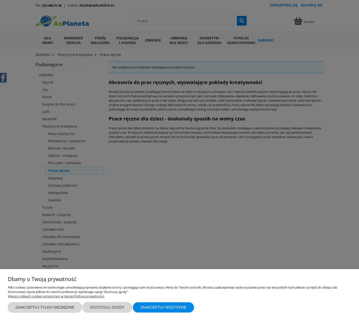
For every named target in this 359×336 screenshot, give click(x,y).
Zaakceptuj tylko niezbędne (44, 307)
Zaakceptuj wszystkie (163, 307)
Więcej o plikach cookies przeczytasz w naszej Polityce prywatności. (56, 296)
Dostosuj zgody (107, 307)
